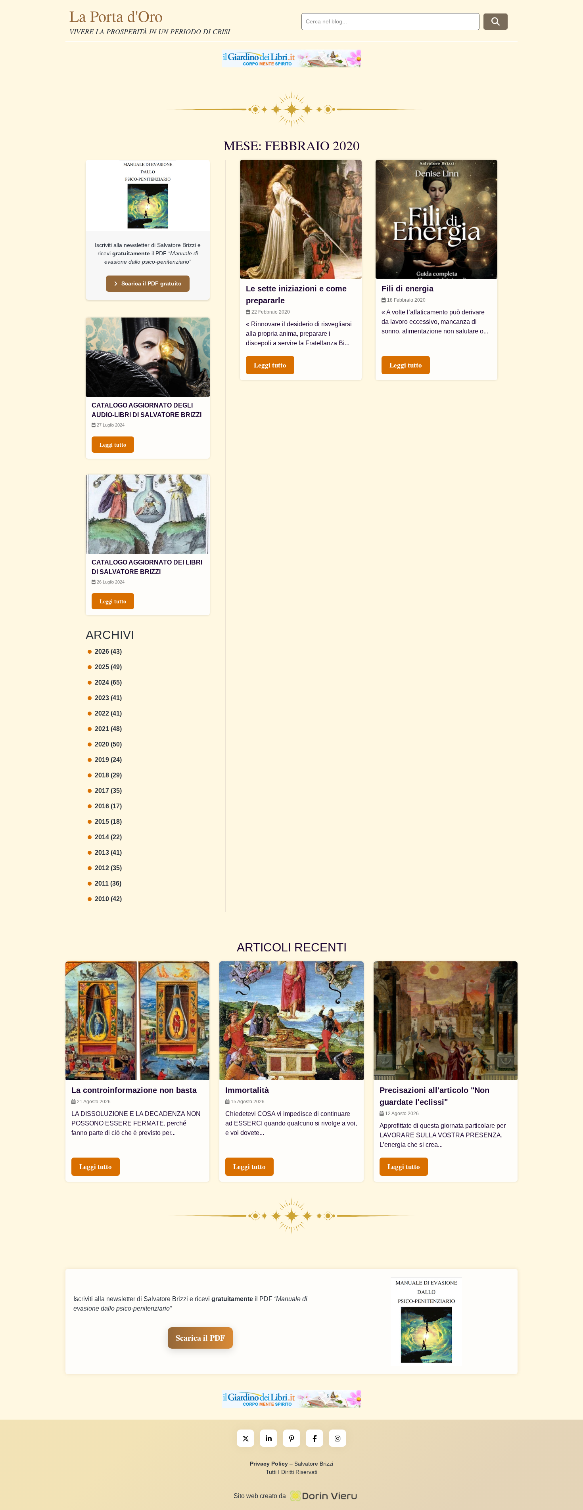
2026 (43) (108, 651)
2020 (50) (108, 744)
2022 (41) (108, 713)
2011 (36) (108, 883)
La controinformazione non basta (134, 1090)
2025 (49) (108, 667)
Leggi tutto (113, 444)
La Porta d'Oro (116, 15)
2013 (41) (108, 852)
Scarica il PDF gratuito (151, 283)
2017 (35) (108, 790)
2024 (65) (108, 682)
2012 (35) (108, 868)
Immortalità (247, 1090)
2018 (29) (108, 775)
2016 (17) (108, 806)
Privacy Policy (269, 1463)
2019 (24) (108, 759)
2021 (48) (108, 728)
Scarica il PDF (200, 1337)
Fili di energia (407, 288)
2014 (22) (108, 837)
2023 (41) (108, 698)
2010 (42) (108, 899)
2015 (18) (108, 821)
